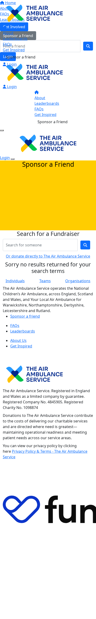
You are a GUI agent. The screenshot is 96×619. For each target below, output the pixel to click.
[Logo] (34, 12)
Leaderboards (15, 38)
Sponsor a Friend (53, 121)
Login (11, 64)
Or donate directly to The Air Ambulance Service (48, 256)
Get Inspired (14, 49)
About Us (18, 340)
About (8, 33)
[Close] (12, 159)
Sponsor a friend (20, 57)
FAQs (7, 44)
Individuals (15, 280)
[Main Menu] (2, 130)
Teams (45, 280)
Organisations (77, 280)
